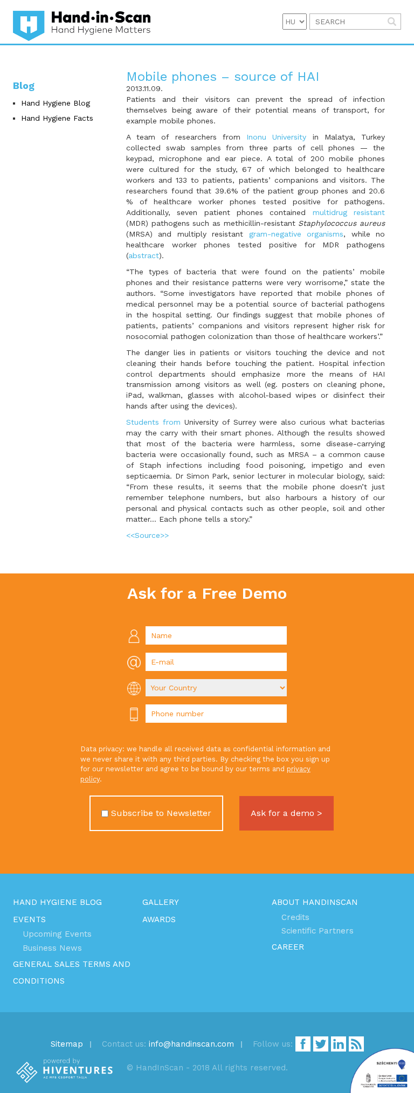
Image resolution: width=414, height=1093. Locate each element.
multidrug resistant (349, 212)
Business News (52, 948)
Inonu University (276, 137)
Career (288, 947)
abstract (143, 255)
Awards (159, 919)
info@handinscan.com (191, 1044)
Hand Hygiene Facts (57, 118)
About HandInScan (315, 902)
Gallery (160, 902)
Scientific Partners (317, 931)
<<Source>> (147, 535)
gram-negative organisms (296, 234)
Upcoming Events (57, 934)
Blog (23, 85)
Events (29, 919)
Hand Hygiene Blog (55, 103)
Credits (295, 917)
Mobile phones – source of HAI (223, 76)
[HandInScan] (81, 22)
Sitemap (67, 1044)
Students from (153, 422)
